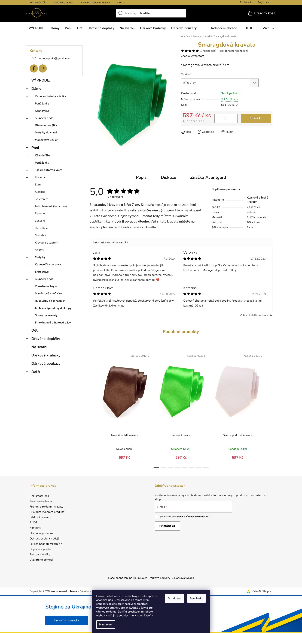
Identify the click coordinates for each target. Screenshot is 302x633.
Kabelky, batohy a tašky (50, 96)
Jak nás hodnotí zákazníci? (46, 544)
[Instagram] (43, 68)
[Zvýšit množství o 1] (234, 118)
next (270, 409)
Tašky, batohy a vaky (48, 170)
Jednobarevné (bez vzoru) (51, 206)
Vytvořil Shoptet (262, 591)
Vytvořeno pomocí (41, 560)
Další (35, 371)
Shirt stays (42, 272)
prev (92, 409)
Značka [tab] (208, 177)
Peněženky (42, 104)
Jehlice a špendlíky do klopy (53, 308)
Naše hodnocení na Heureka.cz (127, 578)
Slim (38, 185)
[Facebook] (34, 68)
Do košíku (255, 118)
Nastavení (105, 624)
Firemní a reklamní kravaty (95, 2)
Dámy (36, 88)
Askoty (39, 250)
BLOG (33, 522)
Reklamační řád (38, 2)
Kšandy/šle (42, 111)
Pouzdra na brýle (46, 286)
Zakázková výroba (63, 2)
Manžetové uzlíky (46, 140)
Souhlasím (196, 598)
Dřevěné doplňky (45, 338)
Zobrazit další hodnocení (255, 315)
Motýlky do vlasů (46, 132)
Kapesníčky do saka (48, 264)
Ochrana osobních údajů (45, 539)
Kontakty (35, 528)
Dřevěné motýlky (46, 125)
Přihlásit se (167, 526)
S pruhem (41, 213)
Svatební (40, 235)
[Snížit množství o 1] (217, 118)
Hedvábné (41, 228)
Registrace (263, 2)
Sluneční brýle (44, 118)
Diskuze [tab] (168, 177)
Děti (34, 330)
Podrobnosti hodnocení (233, 51)
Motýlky (40, 257)
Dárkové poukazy (45, 363)
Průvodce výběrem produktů (47, 512)
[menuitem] (37, 28)
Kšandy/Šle (42, 155)
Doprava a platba (40, 549)
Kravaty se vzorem (46, 243)
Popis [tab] (141, 177)
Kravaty (40, 177)
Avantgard (197, 56)
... (32, 380)
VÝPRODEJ (40, 80)
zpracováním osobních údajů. (191, 516)
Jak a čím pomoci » (66, 620)
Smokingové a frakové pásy (53, 323)
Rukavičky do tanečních (50, 301)
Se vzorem (41, 199)
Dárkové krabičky (45, 355)
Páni (35, 147)
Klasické (40, 192)
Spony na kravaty (46, 315)
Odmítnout (174, 598)
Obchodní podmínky (42, 533)
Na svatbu (39, 346)
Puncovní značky (40, 554)
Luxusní (40, 221)
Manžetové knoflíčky (48, 293)
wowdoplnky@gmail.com (55, 58)
